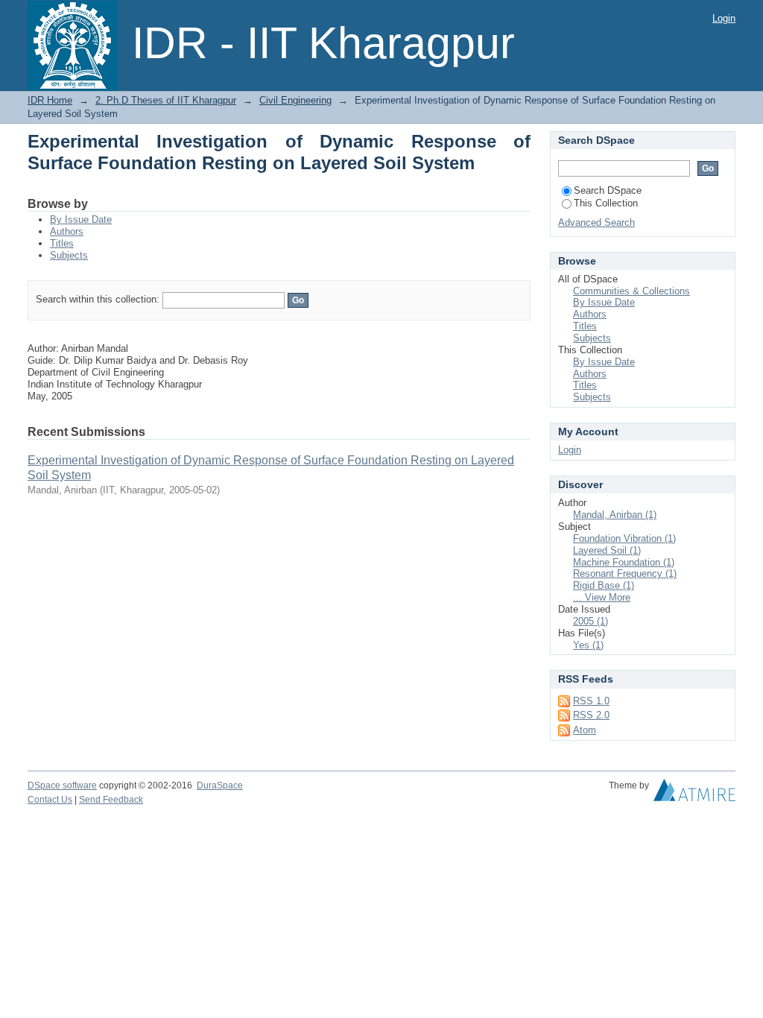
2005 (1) (590, 621)
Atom (584, 730)
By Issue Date (81, 219)
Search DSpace (608, 190)
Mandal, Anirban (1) (614, 514)
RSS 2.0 (591, 715)
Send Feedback (111, 799)
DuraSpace (220, 785)
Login (723, 18)
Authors (66, 231)
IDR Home (50, 100)
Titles (62, 243)
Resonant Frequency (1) (625, 573)
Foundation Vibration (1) (624, 538)
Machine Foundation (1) (623, 562)
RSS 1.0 (591, 700)
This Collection (606, 203)
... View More (601, 597)
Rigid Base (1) (603, 585)
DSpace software (62, 785)
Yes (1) (588, 645)
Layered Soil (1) (607, 550)
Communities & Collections (631, 291)
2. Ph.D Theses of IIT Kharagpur (165, 100)
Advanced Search (596, 222)
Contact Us (50, 799)
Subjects (69, 255)
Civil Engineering (295, 100)
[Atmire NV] (694, 793)
